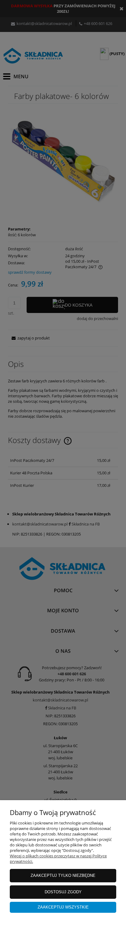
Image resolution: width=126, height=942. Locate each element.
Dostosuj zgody (63, 892)
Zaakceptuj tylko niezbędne (63, 875)
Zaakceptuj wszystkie (63, 907)
